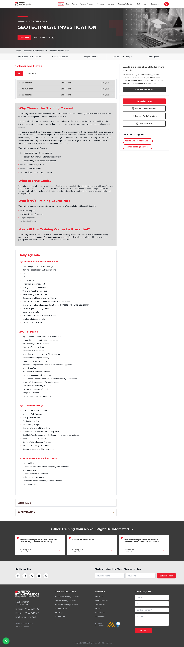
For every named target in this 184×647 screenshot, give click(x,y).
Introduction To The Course (29, 57)
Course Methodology (122, 57)
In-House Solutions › (144, 89)
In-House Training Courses (66, 605)
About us (99, 597)
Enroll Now (24, 37)
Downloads (100, 617)
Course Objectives (60, 57)
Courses (100, 4)
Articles (98, 609)
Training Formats (86, 4)
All (19, 73)
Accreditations (101, 601)
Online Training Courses (65, 601)
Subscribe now (166, 576)
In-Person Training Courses (67, 597)
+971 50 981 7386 (31, 609)
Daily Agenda (153, 57)
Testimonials (100, 613)
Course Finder (71, 4)
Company (155, 4)
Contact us (100, 605)
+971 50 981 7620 (31, 613)
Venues (111, 4)
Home (18, 51)
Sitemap (59, 613)
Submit (143, 630)
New (61, 4)
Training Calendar (125, 4)
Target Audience (91, 57)
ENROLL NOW (160, 10)
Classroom (31, 73)
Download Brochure (42, 37)
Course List (60, 617)
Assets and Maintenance (33, 51)
